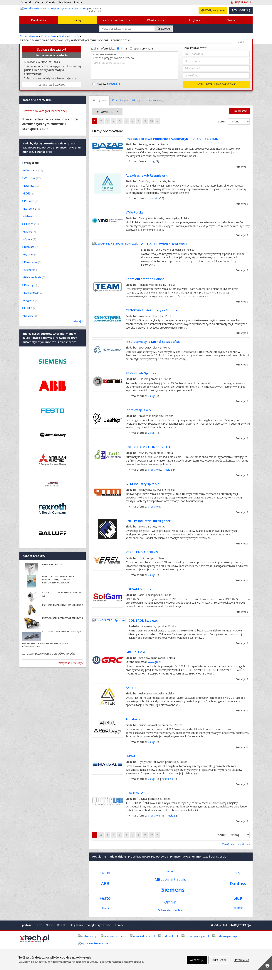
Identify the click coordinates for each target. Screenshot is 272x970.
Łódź (27, 193)
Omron (170, 902)
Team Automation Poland (145, 279)
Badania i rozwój (69, 36)
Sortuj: (222, 121)
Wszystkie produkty (70, 663)
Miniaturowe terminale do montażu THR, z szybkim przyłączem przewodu (58, 579)
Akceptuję (109, 83)
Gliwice (28, 224)
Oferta (38, 925)
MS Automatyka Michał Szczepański (153, 341)
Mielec (28, 315)
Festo (105, 898)
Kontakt (62, 925)
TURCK (238, 908)
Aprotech (133, 719)
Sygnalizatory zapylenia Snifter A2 (61, 594)
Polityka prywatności (99, 925)
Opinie (49, 925)
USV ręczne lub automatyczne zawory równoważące (45, 645)
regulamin (115, 83)
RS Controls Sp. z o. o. (142, 373)
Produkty (38, 20)
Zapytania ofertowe (116, 20)
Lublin (28, 308)
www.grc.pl (154, 662)
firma (123, 48)
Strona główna (29, 36)
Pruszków (30, 262)
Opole (28, 239)
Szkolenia (154, 100)
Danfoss (238, 883)
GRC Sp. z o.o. (136, 652)
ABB (105, 883)
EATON (105, 873)
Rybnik (28, 254)
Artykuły (194, 20)
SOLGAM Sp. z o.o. (139, 589)
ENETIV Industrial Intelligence (148, 521)
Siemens (173, 889)
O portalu (25, 925)
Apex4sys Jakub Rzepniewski (147, 175)
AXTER (131, 688)
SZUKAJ (165, 28)
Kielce (28, 231)
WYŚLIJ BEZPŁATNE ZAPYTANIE (216, 84)
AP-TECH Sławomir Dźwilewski (164, 244)
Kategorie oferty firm (37, 100)
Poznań (29, 201)
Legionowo (31, 292)
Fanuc (170, 871)
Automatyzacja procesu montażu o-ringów (48, 653)
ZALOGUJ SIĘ (242, 10)
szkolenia (167, 779)
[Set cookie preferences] (264, 962)
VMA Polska (135, 212)
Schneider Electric (170, 910)
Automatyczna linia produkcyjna (62, 631)
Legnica (29, 300)
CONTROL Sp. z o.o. (143, 620)
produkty (153, 198)
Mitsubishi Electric (170, 879)
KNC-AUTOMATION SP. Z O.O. (148, 447)
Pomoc (119, 925)
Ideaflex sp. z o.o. (139, 410)
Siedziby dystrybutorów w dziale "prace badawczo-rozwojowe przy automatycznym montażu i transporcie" (52, 147)
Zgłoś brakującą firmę (235, 844)
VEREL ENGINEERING (142, 552)
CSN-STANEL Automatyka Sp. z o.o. (152, 310)
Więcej (232, 20)
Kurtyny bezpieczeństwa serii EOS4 (62, 618)
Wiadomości (155, 20)
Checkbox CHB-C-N (52, 564)
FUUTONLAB (135, 793)
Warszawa (31, 170)
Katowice (30, 208)
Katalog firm (48, 36)
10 (151, 121)
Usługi (137, 100)
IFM (238, 873)
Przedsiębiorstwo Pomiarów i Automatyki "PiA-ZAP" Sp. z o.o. (172, 138)
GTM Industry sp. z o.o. (143, 484)
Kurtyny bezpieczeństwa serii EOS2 (62, 605)
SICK (238, 898)
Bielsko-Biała (32, 277)
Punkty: (242, 166)
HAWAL (131, 756)
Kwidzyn (29, 285)
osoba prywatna (143, 48)
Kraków (29, 185)
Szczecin (30, 269)
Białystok (30, 247)
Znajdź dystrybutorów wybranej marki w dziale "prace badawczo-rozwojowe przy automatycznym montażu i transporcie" (49, 338)
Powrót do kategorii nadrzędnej (45, 111)
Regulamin (76, 925)
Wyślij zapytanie (214, 10)
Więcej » (78, 321)
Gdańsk (29, 216)
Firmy (77, 20)
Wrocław (29, 178)
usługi (151, 161)
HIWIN (105, 908)
